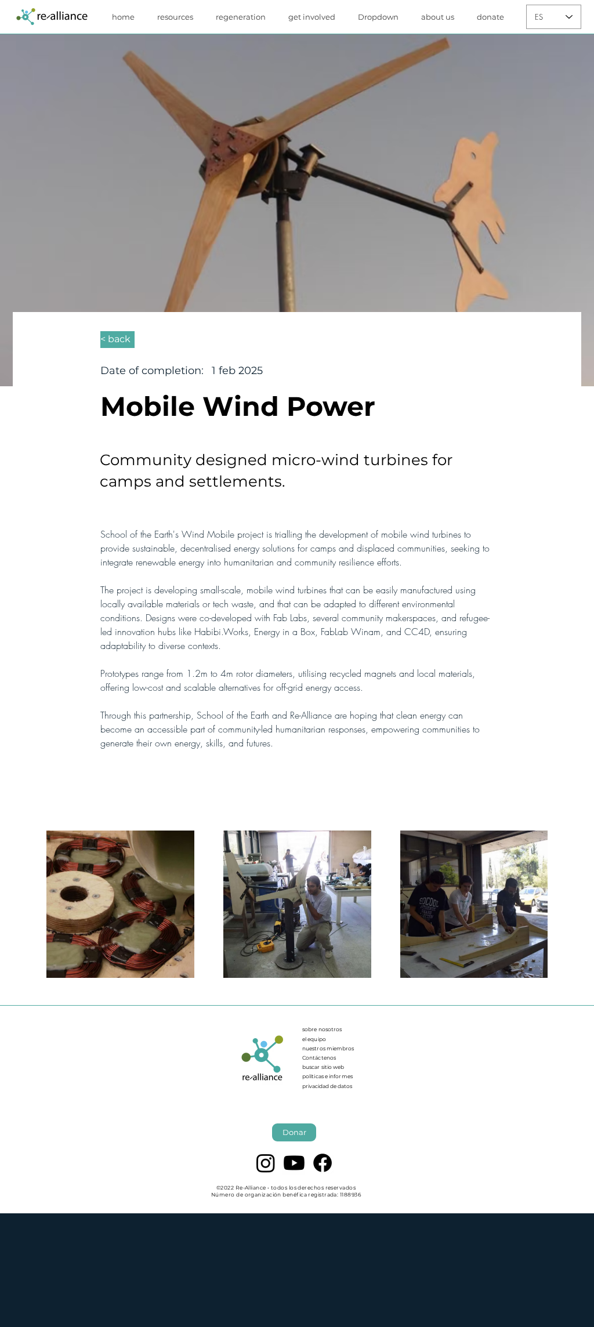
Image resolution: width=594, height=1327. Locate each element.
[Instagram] (265, 1163)
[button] (177, 16)
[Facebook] (322, 1163)
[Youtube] (294, 1163)
